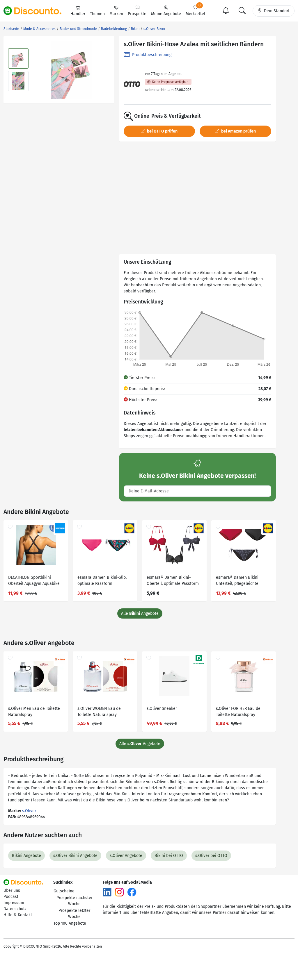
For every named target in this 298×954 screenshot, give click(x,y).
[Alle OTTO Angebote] (132, 84)
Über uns (11, 890)
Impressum (13, 902)
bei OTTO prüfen (162, 131)
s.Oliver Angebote (126, 855)
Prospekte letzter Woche (74, 913)
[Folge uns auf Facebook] (131, 891)
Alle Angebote (140, 613)
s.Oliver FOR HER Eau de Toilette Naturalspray (238, 711)
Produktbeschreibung (151, 54)
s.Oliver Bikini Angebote (75, 855)
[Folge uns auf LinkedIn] (107, 891)
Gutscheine (64, 891)
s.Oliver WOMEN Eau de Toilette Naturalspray (99, 711)
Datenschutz (14, 908)
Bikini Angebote (26, 855)
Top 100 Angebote (70, 923)
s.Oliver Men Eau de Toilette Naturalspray (34, 711)
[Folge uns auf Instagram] (119, 891)
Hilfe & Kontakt (17, 914)
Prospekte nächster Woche (74, 900)
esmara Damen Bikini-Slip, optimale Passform (102, 580)
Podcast (10, 896)
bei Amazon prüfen (238, 131)
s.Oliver (29, 810)
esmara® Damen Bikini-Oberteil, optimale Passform (173, 580)
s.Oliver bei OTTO (211, 855)
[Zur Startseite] (35, 11)
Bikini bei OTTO (169, 855)
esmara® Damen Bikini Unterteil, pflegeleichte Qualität (237, 581)
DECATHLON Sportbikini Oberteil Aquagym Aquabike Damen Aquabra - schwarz (34, 581)
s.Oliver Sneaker (162, 708)
